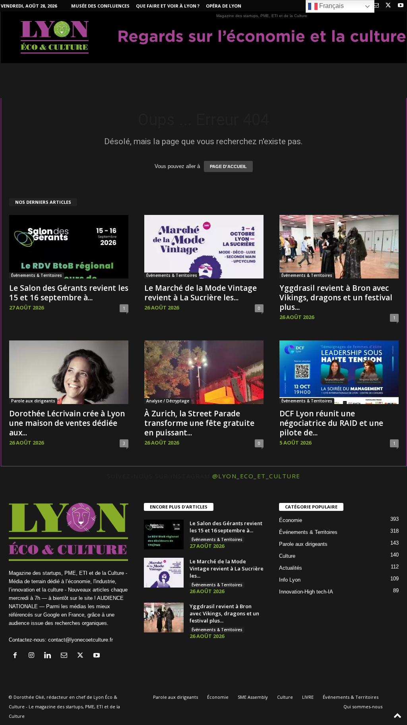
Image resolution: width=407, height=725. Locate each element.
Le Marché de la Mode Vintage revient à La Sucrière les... (200, 293)
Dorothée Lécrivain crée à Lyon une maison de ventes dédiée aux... (67, 423)
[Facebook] (17, 656)
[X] (388, 6)
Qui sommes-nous (362, 707)
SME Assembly (253, 697)
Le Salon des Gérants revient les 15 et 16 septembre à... (68, 293)
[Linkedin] (49, 656)
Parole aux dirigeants (33, 401)
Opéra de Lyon (223, 6)
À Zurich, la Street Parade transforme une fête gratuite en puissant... (199, 423)
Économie (290, 520)
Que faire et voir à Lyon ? (168, 6)
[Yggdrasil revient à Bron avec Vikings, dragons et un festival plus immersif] (339, 246)
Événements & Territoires (36, 275)
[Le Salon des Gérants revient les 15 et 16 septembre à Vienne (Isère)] (68, 246)
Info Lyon (289, 580)
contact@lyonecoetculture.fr (80, 640)
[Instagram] (33, 656)
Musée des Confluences (100, 6)
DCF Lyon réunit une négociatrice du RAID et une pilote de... (331, 423)
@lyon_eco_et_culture (256, 476)
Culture (287, 556)
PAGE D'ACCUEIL (228, 166)
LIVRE (308, 697)
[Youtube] (400, 6)
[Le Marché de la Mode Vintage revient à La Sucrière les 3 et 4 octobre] (204, 246)
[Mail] (376, 6)
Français (331, 5)
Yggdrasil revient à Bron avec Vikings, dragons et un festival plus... (335, 297)
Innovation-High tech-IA (306, 592)
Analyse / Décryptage (167, 401)
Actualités (290, 568)
